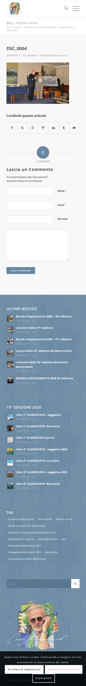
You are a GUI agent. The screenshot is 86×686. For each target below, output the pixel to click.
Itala (63, 539)
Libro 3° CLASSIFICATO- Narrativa (38, 484)
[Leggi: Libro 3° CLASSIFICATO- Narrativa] (10, 486)
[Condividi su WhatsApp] (33, 128)
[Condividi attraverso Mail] (74, 128)
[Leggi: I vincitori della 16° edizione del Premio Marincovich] (10, 364)
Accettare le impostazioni (24, 669)
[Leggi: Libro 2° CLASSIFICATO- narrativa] (10, 462)
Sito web (62, 218)
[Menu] (74, 8)
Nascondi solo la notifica (63, 669)
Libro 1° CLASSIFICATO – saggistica (38, 415)
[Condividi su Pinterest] (43, 128)
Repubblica (51, 552)
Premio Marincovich (55, 55)
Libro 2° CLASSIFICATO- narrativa (37, 461)
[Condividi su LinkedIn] (53, 128)
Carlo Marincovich (47, 539)
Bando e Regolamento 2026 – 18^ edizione (44, 316)
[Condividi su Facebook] (12, 128)
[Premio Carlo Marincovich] (35, 8)
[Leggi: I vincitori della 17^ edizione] (10, 330)
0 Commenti (30, 55)
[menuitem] (64, 8)
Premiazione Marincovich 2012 (24, 552)
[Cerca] (64, 8)
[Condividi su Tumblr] (64, 128)
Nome (62, 191)
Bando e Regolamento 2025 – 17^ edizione (44, 339)
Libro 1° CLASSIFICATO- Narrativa (38, 426)
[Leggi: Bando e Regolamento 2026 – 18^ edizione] (10, 318)
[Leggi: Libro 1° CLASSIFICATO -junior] (10, 439)
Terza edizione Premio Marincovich (27, 558)
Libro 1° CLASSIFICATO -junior (35, 437)
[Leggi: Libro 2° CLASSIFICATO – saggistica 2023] (10, 451)
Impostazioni (43, 678)
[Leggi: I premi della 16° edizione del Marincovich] (10, 353)
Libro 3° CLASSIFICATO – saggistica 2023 (41, 472)
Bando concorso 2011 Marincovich (26, 525)
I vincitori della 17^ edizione (34, 328)
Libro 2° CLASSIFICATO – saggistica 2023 (41, 449)
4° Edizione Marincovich (21, 519)
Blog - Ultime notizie (22, 23)
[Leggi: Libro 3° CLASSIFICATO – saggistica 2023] (10, 474)
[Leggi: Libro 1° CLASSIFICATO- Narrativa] (10, 428)
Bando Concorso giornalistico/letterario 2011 (32, 532)
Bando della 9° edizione (21, 539)
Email (62, 205)
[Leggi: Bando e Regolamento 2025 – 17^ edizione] (10, 341)
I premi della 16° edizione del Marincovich (44, 351)
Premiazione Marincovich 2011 (24, 545)
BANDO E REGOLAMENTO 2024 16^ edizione (44, 378)
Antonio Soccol (64, 519)
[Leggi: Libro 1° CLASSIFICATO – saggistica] (10, 417)
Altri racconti (45, 519)
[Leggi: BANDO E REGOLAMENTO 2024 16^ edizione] (10, 380)
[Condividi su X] (22, 128)
